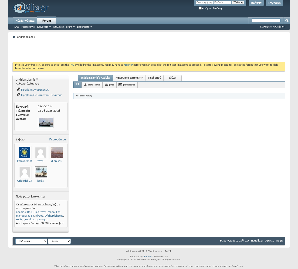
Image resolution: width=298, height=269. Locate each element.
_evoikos (29, 219)
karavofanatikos (27, 161)
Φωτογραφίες (129, 85)
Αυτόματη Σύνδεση (212, 8)
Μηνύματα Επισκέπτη (129, 77)
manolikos (54, 212)
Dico (36, 212)
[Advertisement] (97, 50)
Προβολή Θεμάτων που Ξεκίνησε (41, 95)
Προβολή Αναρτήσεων (34, 89)
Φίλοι (172, 77)
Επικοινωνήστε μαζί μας (234, 240)
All (77, 84)
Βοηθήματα (83, 26)
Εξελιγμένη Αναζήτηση (272, 26)
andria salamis (94, 85)
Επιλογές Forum (62, 26)
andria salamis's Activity (95, 77)
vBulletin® (148, 256)
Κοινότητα (42, 26)
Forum (46, 20)
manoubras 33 (25, 215)
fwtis (40, 161)
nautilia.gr (257, 240)
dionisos (56, 161)
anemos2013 (24, 212)
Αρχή (279, 240)
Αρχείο (269, 240)
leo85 (40, 180)
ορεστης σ (42, 219)
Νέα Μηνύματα (25, 20)
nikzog (39, 215)
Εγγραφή (274, 3)
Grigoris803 (24, 180)
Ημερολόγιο (28, 26)
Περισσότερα (57, 139)
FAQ (16, 26)
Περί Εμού (154, 77)
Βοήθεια (256, 3)
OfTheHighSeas (54, 215)
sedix (19, 219)
